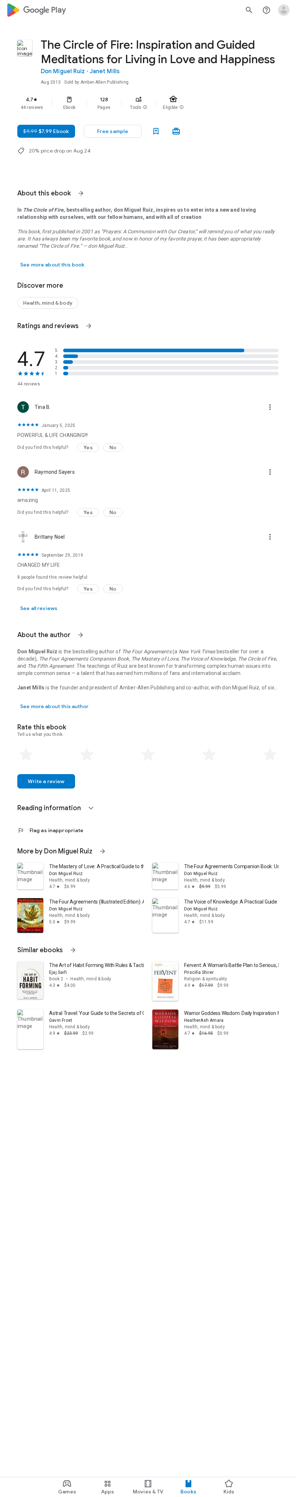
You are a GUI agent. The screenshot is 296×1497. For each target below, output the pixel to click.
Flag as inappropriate (50, 830)
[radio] (26, 754)
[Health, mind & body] (47, 302)
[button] (145, 107)
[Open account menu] (283, 10)
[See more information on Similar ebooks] (73, 950)
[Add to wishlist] (156, 131)
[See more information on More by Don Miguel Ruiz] (102, 851)
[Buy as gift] (176, 131)
